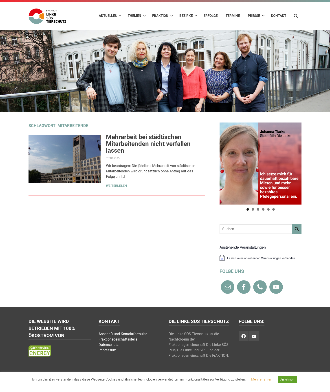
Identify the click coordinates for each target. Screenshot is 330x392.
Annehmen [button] (287, 379)
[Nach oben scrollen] (322, 384)
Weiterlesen (116, 185)
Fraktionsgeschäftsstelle (118, 339)
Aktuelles (108, 16)
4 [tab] (263, 209)
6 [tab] (273, 209)
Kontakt (278, 16)
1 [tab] (247, 209)
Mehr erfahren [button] (261, 379)
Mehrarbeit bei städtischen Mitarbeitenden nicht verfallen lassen (148, 143)
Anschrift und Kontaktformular (123, 334)
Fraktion (160, 16)
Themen (134, 16)
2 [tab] (253, 209)
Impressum (107, 350)
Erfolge (211, 16)
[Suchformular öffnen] (295, 15)
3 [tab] (258, 209)
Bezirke (186, 16)
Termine (233, 16)
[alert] (260, 258)
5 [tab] (268, 209)
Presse (254, 16)
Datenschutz (109, 345)
